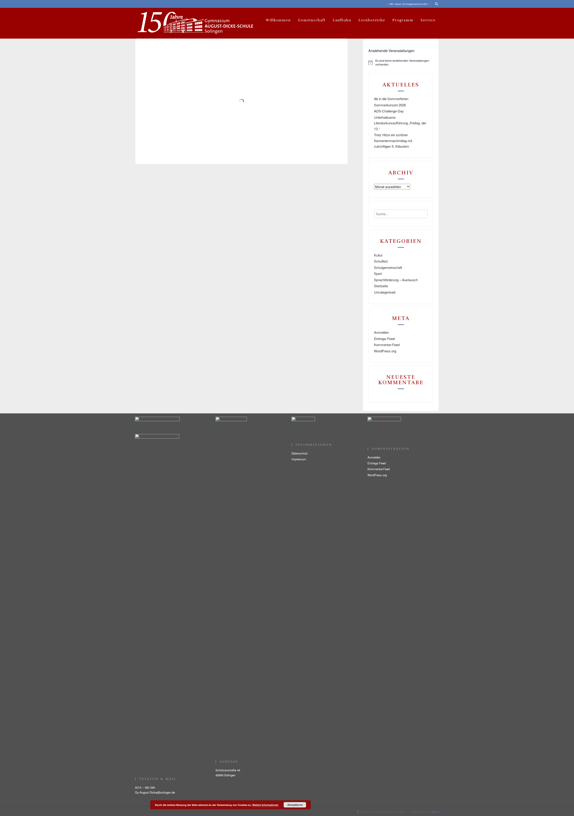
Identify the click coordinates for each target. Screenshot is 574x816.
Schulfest (381, 261)
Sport (378, 273)
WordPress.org (385, 351)
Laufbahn (342, 20)
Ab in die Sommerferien (391, 98)
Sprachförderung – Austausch (396, 279)
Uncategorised (384, 292)
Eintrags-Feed (384, 338)
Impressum (298, 459)
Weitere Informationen (265, 805)
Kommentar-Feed (387, 344)
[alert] (400, 62)
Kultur (378, 255)
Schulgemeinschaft (388, 267)
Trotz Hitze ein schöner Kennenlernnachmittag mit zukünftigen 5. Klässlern (393, 140)
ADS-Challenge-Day (389, 111)
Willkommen (278, 20)
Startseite (381, 285)
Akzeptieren (295, 805)
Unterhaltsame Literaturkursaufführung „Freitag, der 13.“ (400, 123)
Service (428, 20)
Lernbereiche (372, 20)
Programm (402, 20)
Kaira (435, 811)
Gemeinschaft (312, 20)
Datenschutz (299, 453)
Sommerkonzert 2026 (390, 105)
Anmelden (381, 332)
